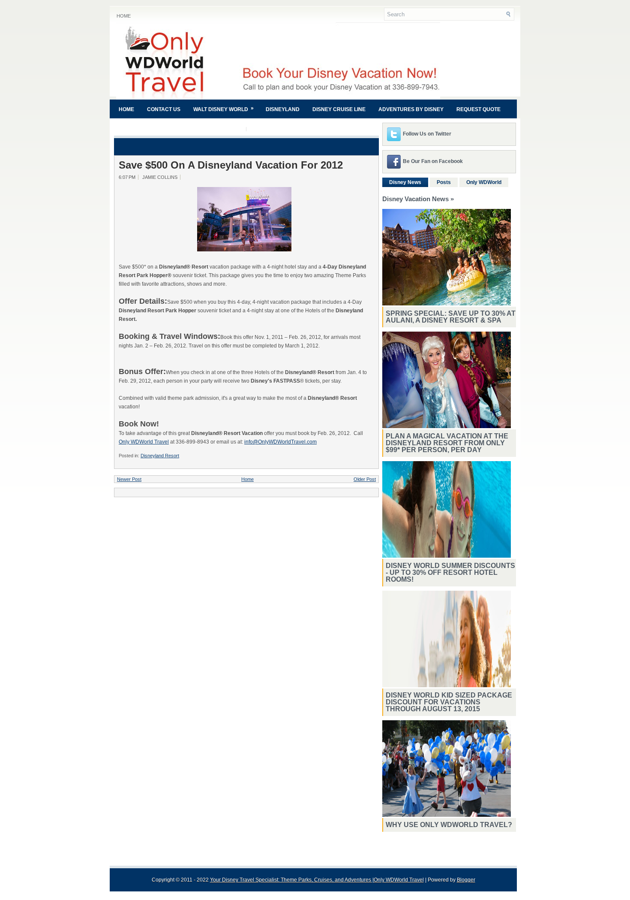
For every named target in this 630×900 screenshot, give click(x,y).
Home (124, 15)
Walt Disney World (223, 108)
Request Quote (478, 109)
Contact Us (163, 109)
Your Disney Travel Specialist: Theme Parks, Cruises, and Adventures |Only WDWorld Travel (317, 880)
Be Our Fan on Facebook (433, 161)
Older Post (365, 479)
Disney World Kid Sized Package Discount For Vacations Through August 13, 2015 (449, 702)
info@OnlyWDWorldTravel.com (280, 442)
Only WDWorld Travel (144, 442)
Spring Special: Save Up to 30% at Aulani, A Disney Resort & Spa (451, 317)
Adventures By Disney (411, 109)
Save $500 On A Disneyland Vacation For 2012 (231, 165)
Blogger (466, 880)
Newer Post (129, 479)
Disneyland (283, 109)
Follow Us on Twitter (427, 134)
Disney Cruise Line (339, 109)
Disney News (405, 182)
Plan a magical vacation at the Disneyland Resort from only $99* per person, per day (447, 442)
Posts (444, 182)
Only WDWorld (483, 182)
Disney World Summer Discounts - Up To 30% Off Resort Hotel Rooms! (450, 572)
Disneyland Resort (160, 455)
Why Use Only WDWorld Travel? (449, 824)
